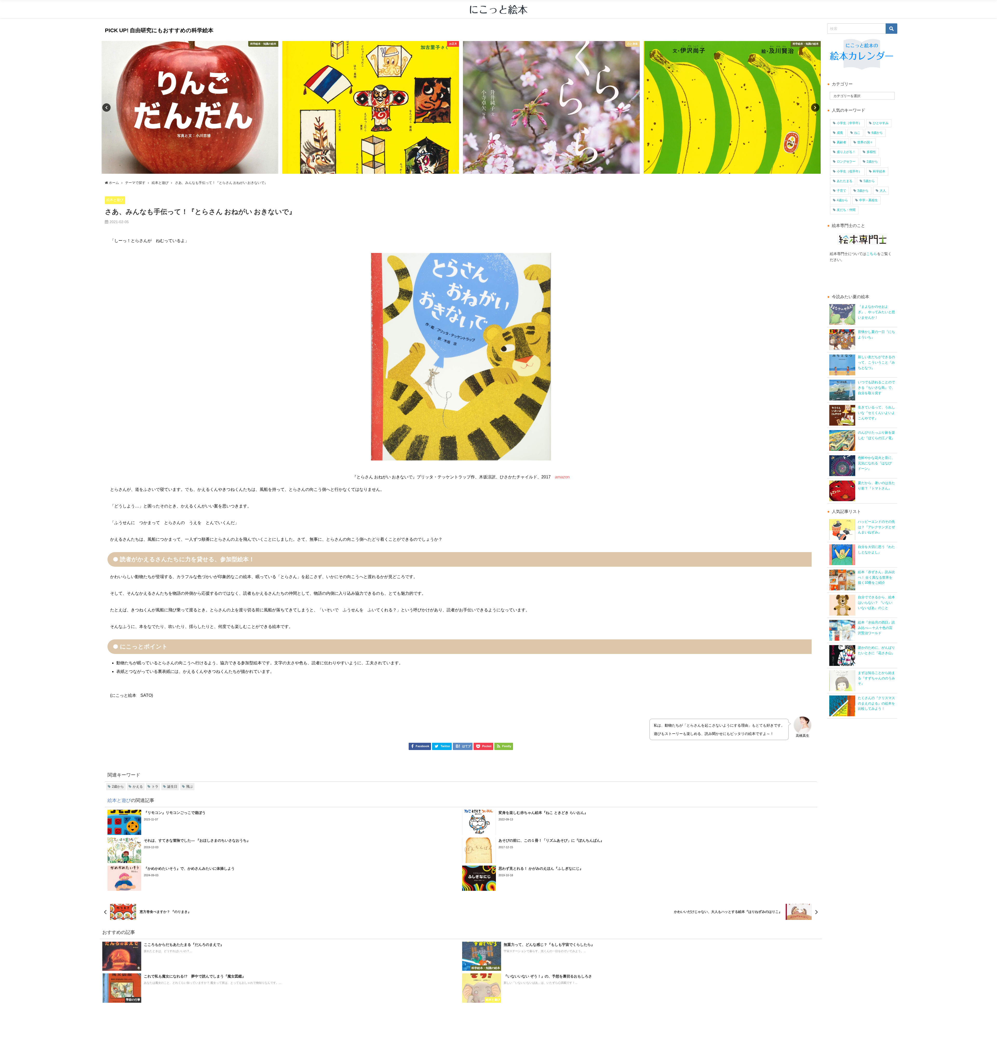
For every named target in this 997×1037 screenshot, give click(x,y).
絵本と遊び (114, 200)
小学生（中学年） (849, 123)
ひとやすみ (880, 123)
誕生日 (172, 786)
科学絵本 (879, 171)
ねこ (857, 132)
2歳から (118, 786)
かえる (138, 786)
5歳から (869, 181)
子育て (841, 190)
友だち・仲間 (846, 209)
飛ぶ (189, 786)
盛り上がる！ (846, 151)
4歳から (842, 200)
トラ (155, 786)
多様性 (871, 151)
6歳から (877, 132)
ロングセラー (846, 161)
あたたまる (844, 181)
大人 (883, 190)
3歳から (862, 190)
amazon (562, 477)
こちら (871, 254)
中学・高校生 (868, 200)
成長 (840, 132)
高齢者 (841, 142)
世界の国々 (865, 142)
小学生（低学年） (849, 171)
